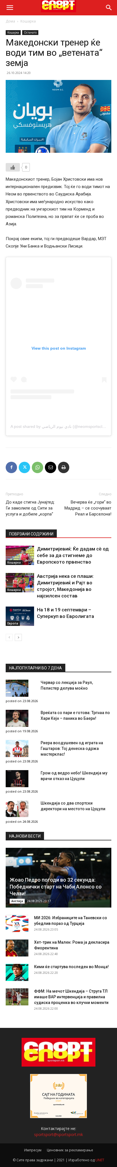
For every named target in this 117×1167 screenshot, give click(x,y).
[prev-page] (9, 637)
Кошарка (28, 21)
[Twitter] (24, 467)
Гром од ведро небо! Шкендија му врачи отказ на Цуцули (74, 776)
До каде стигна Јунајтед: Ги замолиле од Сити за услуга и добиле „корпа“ (30, 508)
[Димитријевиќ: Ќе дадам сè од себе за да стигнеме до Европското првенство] (20, 555)
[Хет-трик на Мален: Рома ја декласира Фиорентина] (17, 947)
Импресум (32, 1150)
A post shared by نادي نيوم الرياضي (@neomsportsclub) (59, 426)
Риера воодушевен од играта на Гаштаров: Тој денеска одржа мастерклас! (72, 748)
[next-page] (18, 637)
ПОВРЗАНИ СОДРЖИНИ (31, 534)
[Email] (50, 467)
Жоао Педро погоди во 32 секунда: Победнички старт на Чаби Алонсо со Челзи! (56, 886)
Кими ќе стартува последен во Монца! (71, 966)
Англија (17, 901)
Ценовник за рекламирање (70, 1150)
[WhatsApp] (37, 467)
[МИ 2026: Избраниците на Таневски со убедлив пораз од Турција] (17, 923)
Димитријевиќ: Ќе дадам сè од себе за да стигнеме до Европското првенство (73, 555)
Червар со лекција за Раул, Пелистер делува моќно (67, 685)
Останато (30, 32)
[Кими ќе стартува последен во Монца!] (17, 972)
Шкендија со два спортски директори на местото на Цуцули (73, 806)
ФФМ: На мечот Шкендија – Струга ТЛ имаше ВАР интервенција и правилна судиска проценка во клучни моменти (71, 997)
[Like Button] (13, 167)
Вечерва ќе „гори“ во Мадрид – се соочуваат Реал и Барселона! (87, 508)
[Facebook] (11, 467)
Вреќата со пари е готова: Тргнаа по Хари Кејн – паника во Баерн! (75, 715)
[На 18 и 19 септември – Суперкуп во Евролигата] (20, 616)
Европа (12, 623)
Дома (10, 21)
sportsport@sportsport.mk (58, 1134)
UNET (99, 1160)
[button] (10, 7)
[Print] (63, 467)
